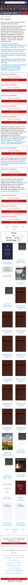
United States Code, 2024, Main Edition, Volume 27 (7, 331)
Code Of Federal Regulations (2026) (7, 275)
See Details (14, 543)
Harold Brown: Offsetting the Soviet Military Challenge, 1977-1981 (14, 46)
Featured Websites (14, 573)
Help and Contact (14, 563)
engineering (23, 137)
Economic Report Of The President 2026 (7, 263)
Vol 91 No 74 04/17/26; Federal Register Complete (20, 451)
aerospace (23, 160)
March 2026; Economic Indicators (7, 498)
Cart (24, 13)
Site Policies (14, 560)
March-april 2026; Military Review (20, 475)
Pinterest (19, 581)
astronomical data (17, 163)
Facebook (9, 581)
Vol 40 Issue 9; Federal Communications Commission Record (21, 499)
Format (14, 233)
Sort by (8, 238)
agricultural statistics (8, 161)
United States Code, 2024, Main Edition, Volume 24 (21, 356)
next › (23, 227)
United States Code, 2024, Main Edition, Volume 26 (21, 307)
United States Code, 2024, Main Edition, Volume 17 (7, 380)
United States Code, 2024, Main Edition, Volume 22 (21, 429)
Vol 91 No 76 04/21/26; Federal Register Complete (7, 305)
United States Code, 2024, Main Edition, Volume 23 (7, 356)
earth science (19, 161)
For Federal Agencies (14, 570)
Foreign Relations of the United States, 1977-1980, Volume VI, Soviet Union (13, 50)
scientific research (7, 138)
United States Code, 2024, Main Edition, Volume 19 (7, 404)
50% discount (21, 182)
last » (15, 229)
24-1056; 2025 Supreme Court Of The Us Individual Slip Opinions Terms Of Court (7, 524)
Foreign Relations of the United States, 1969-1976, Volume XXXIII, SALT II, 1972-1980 (13, 60)
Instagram (14, 581)
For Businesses (14, 568)
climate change (5, 143)
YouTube (16, 581)
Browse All (8, 16)
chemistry (9, 142)
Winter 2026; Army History (20, 283)
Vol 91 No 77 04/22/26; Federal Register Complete (20, 261)
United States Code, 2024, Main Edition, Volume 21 (7, 429)
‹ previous (15, 227)
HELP (15, 13)
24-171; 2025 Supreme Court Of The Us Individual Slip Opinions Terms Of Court (20, 524)
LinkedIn (21, 581)
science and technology (8, 181)
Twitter (12, 581)
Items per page (11, 240)
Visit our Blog (14, 579)
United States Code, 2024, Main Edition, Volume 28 (21, 331)
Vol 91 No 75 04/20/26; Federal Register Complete (7, 476)
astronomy (8, 140)
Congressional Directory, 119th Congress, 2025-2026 (7, 454)
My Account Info (14, 565)
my (6, 13)
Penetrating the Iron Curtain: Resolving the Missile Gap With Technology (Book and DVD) (13, 55)
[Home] (14, 9)
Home (2, 16)
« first (6, 227)
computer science (19, 142)
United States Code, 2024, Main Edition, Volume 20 (21, 404)
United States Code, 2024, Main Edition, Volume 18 (21, 380)
